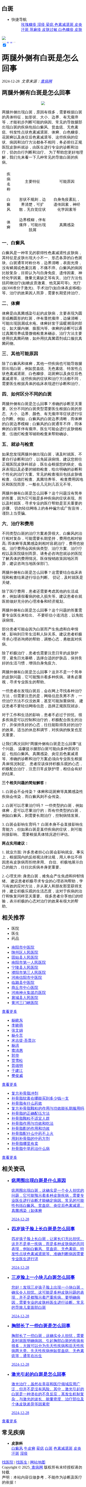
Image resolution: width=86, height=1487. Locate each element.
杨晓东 (17, 1020)
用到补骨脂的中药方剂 (30, 1138)
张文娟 (17, 1030)
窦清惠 (17, 1050)
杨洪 (15, 1045)
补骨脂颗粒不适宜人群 (30, 1118)
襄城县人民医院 (24, 998)
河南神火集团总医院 (28, 993)
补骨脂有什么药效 (26, 1103)
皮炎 (77, 1448)
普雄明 (17, 1066)
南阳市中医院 (22, 947)
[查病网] (4, 39)
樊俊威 (17, 1076)
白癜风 (17, 1448)
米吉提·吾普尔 (23, 1040)
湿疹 (24, 1453)
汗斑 (15, 1453)
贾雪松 (17, 1060)
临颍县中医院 (22, 982)
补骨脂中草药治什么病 (30, 1149)
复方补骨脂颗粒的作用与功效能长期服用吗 (47, 1108)
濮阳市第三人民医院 (28, 972)
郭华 (15, 1055)
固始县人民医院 (24, 957)
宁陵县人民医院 (24, 967)
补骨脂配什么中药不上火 (32, 1133)
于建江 (17, 1071)
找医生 (21, 1462)
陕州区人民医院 (24, 952)
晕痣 (40, 1448)
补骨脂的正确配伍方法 (30, 1113)
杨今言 (17, 1035)
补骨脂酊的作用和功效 (30, 1128)
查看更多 (9, 1011)
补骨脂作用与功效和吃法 (32, 1123)
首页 (8, 42)
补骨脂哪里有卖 (24, 1144)
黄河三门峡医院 (24, 1003)
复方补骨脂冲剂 (24, 1093)
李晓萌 (17, 1025)
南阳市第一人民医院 (28, 962)
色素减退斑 (63, 1448)
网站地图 (37, 1462)
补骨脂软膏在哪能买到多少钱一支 (40, 1098)
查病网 (46, 81)
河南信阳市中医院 (26, 977)
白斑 (11, 42)
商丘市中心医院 (24, 988)
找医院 (7, 1462)
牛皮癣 (29, 1448)
